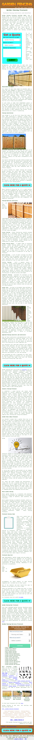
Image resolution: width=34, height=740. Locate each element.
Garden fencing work (7, 369)
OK (26, 739)
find (6, 607)
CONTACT (25, 7)
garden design (12, 686)
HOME (16, 7)
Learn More (18, 739)
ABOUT (22, 7)
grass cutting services (24, 680)
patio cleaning (13, 677)
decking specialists (14, 682)
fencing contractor (15, 25)
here (3, 621)
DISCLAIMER (30, 7)
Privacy (31, 726)
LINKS (19, 7)
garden (18, 687)
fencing (28, 119)
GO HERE (21, 597)
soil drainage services (23, 684)
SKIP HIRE (4, 673)
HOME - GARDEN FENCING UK (17, 720)
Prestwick (24, 369)
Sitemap (3, 726)
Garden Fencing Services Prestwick (12, 624)
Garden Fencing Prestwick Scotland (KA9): (14, 15)
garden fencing (9, 20)
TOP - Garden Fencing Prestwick (10, 708)
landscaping (18, 683)
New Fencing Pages (11, 726)
